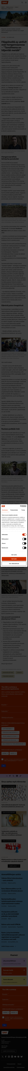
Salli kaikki (14, 559)
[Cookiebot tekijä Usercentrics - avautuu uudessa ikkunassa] (20, 506)
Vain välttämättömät (14, 563)
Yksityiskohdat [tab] (14, 510)
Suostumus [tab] (5, 510)
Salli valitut (14, 554)
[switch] (24, 539)
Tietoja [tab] (23, 510)
